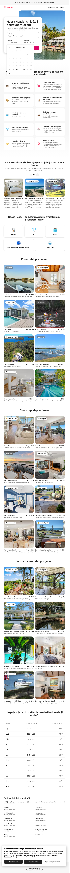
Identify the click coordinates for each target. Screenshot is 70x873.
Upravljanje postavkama (52, 862)
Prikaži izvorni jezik (48, 2)
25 (13, 69)
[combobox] (22, 36)
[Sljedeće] (37, 174)
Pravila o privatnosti (32, 870)
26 (17, 69)
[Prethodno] (31, 174)
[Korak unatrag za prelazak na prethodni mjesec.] (9, 47)
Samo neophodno (33, 862)
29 (27, 69)
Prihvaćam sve (13, 862)
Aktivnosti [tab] (62, 802)
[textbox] (14, 42)
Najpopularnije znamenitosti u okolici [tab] (45, 802)
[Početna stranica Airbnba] (8, 7)
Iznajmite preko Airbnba (56, 8)
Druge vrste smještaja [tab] (24, 802)
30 (31, 69)
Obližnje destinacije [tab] (9, 802)
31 (9, 73)
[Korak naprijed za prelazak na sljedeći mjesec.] (30, 47)
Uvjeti (41, 870)
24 (9, 69)
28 (24, 69)
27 (20, 69)
